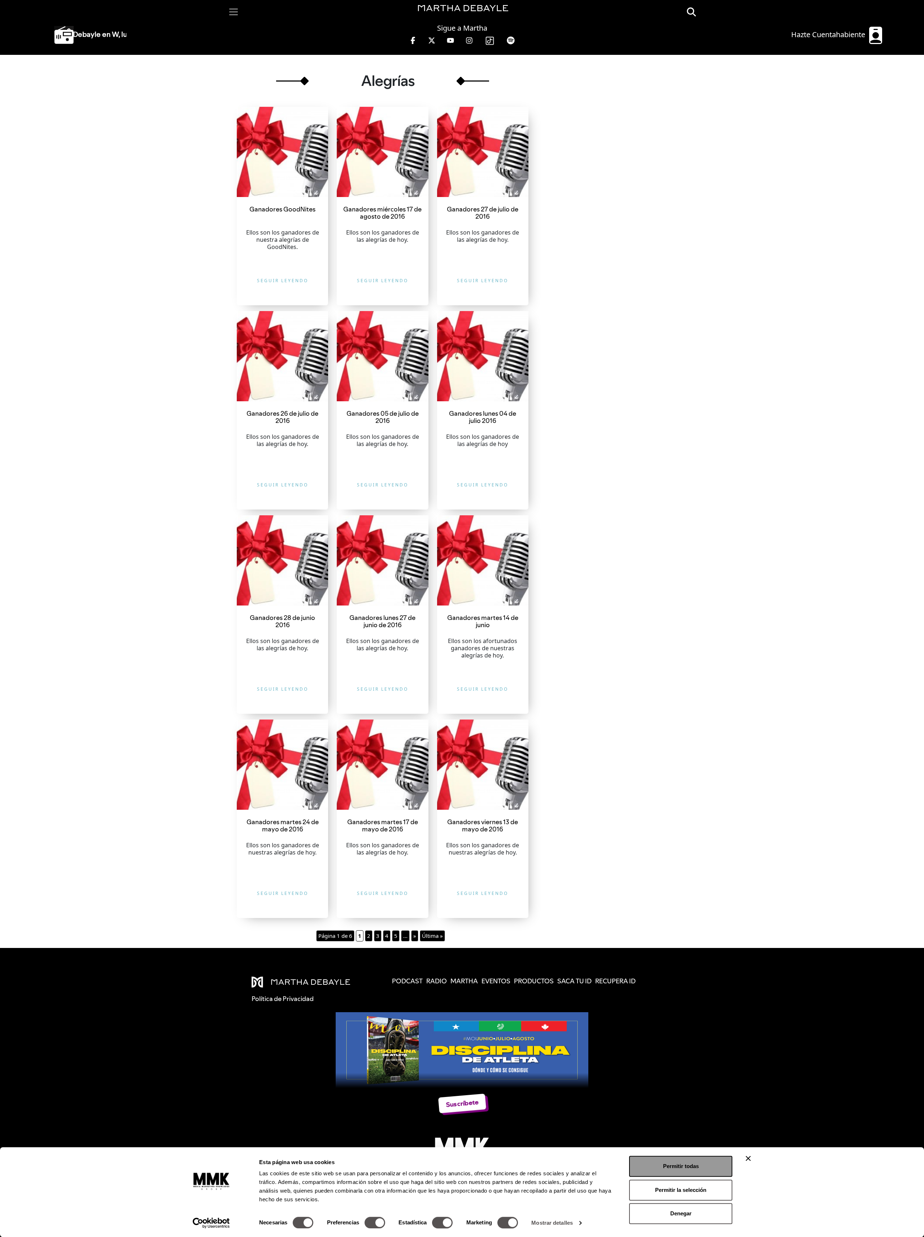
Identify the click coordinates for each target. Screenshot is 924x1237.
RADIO (436, 981)
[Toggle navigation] (233, 11)
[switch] (375, 1222)
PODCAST (407, 981)
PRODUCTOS (534, 981)
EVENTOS (495, 981)
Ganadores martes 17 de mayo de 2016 (382, 825)
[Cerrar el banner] (748, 1158)
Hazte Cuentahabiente (829, 34)
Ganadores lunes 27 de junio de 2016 (382, 621)
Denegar (681, 1213)
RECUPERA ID (615, 981)
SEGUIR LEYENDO (282, 280)
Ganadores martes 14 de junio (482, 621)
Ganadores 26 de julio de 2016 (282, 417)
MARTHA (464, 981)
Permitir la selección (680, 1190)
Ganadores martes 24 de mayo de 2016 (283, 825)
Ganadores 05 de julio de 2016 (382, 417)
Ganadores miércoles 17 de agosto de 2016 (382, 213)
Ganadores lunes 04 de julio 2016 (482, 417)
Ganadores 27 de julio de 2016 (482, 213)
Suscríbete (462, 1103)
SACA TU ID (574, 981)
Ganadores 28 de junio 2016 (282, 621)
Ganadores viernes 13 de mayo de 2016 (482, 825)
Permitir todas (681, 1166)
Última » (432, 935)
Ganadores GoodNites (282, 209)
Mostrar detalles (552, 1223)
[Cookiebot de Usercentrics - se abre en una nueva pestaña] (211, 1223)
